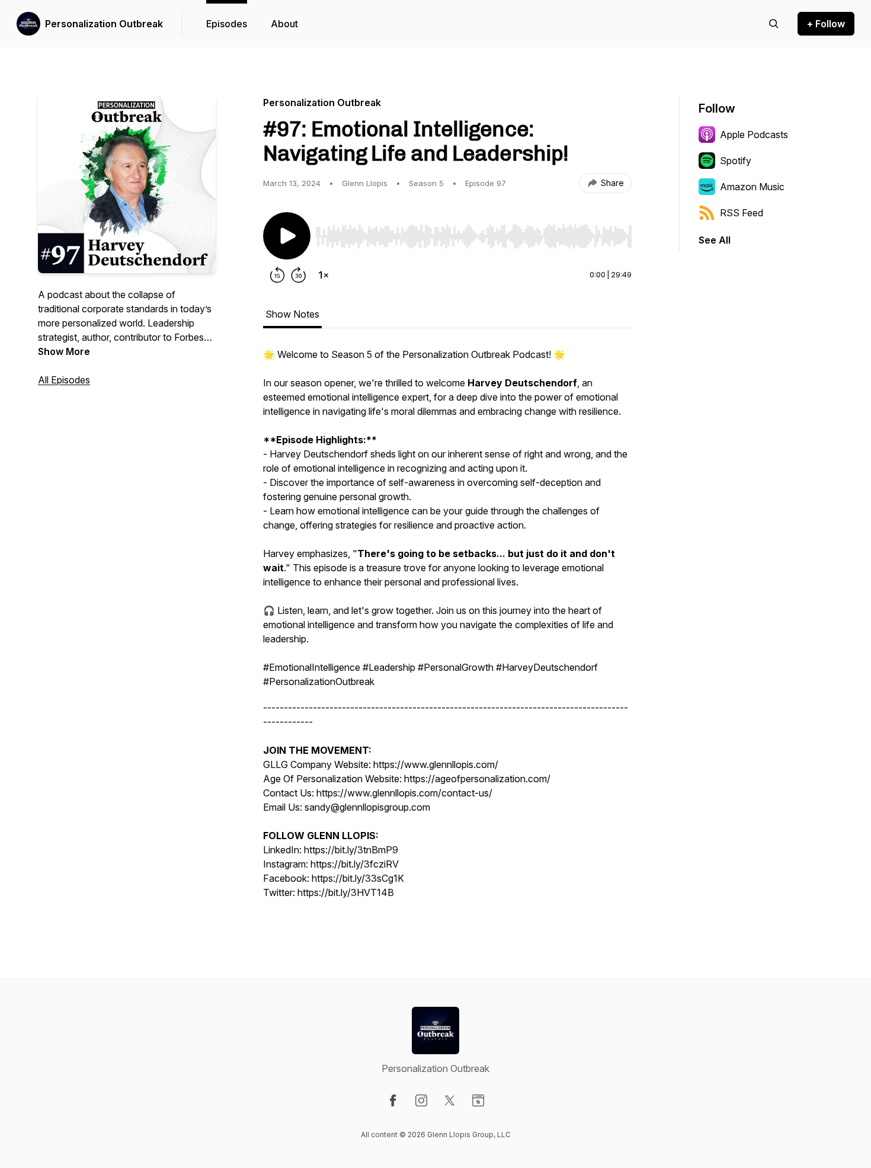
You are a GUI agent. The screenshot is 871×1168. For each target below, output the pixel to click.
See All (715, 240)
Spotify (735, 161)
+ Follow (826, 24)
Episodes (226, 24)
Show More (64, 351)
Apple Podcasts (754, 134)
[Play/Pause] (286, 236)
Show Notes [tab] (292, 314)
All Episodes (64, 380)
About (284, 24)
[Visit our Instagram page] (421, 1100)
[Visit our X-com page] (450, 1100)
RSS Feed (741, 213)
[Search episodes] (774, 24)
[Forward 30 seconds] (298, 275)
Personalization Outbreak (104, 24)
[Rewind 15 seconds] (277, 275)
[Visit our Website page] (478, 1100)
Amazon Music (752, 187)
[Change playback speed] (323, 275)
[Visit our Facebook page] (393, 1100)
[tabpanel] (447, 629)
